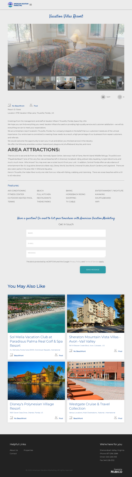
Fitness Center (16, 194)
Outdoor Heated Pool (20, 198)
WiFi (97, 202)
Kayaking (100, 194)
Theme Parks (44, 202)
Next (122, 83)
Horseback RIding (75, 194)
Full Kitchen (44, 194)
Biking (69, 191)
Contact (13, 454)
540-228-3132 (109, 460)
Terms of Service (92, 262)
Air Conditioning (17, 191)
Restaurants (44, 198)
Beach (40, 191)
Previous (10, 83)
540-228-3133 (111, 457)
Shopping (71, 198)
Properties (28, 450)
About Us (14, 450)
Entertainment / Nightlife (109, 191)
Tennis (11, 202)
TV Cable (70, 202)
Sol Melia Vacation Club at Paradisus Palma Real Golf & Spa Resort (36, 341)
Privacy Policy (75, 262)
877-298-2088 (112, 454)
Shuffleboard (103, 198)
